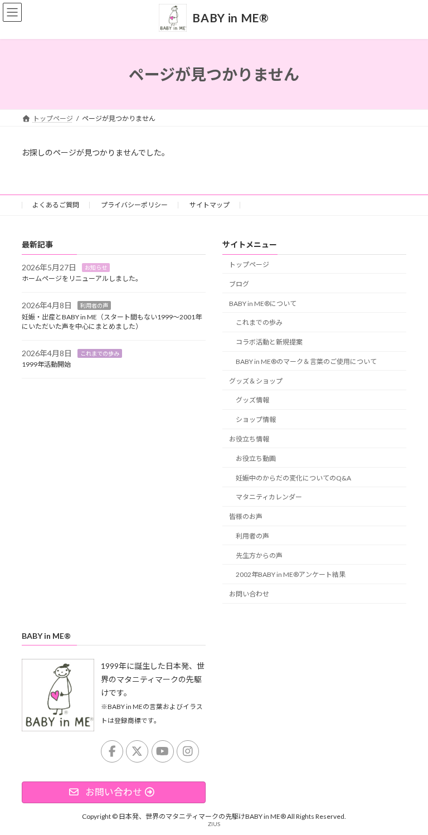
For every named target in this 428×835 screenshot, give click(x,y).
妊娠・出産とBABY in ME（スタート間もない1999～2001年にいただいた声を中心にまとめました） (112, 322)
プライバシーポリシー (134, 205)
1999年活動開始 (46, 365)
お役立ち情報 (249, 439)
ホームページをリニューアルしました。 (82, 279)
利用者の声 (94, 305)
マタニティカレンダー (269, 497)
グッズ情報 (252, 400)
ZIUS (214, 824)
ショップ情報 (256, 419)
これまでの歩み (99, 353)
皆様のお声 (245, 516)
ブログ (239, 284)
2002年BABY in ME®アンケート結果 (291, 575)
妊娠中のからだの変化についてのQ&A (293, 478)
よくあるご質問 (55, 205)
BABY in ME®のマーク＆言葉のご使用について (306, 361)
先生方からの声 (259, 555)
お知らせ (96, 267)
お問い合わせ (249, 594)
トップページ (249, 264)
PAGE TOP (407, 798)
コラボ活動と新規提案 (269, 342)
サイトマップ (209, 205)
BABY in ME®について (262, 303)
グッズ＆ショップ (256, 381)
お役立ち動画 (256, 458)
